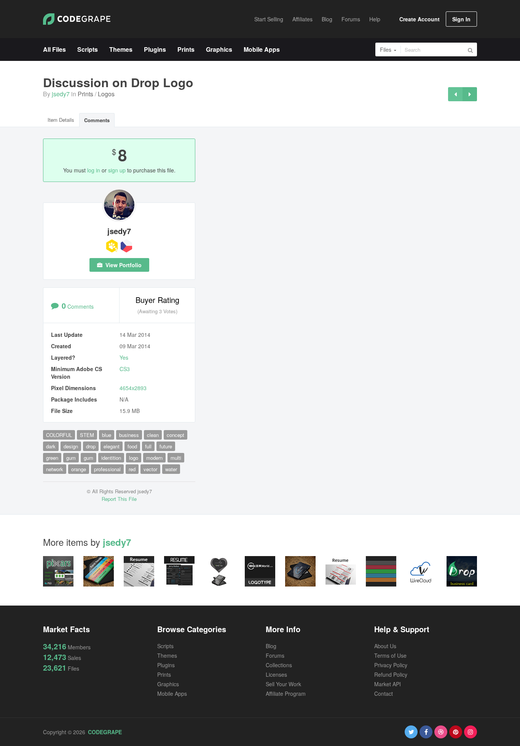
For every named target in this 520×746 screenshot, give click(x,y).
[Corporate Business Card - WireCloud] (455, 94)
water (171, 469)
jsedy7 (61, 93)
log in (93, 170)
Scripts (165, 646)
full (148, 446)
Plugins (166, 665)
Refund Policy (390, 674)
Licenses (276, 674)
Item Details (61, 119)
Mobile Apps (172, 693)
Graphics (168, 684)
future (166, 446)
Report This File (119, 498)
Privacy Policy (390, 665)
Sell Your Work (283, 684)
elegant (112, 446)
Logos (106, 93)
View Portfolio (123, 265)
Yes (124, 357)
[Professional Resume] (470, 94)
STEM (87, 434)
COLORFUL (59, 434)
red (132, 469)
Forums (275, 655)
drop (91, 446)
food (132, 446)
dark (51, 446)
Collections (279, 665)
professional (107, 469)
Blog (271, 646)
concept (175, 434)
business (129, 434)
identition (111, 457)
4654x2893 (133, 388)
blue (106, 434)
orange (78, 469)
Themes (167, 655)
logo (133, 457)
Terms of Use (390, 655)
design (71, 446)
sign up (117, 170)
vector (150, 469)
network (54, 469)
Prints (85, 93)
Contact (383, 693)
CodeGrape (105, 732)
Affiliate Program (286, 693)
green (52, 457)
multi (176, 457)
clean (153, 434)
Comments (97, 120)
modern (154, 457)
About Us (385, 646)
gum (71, 457)
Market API (387, 684)
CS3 (125, 369)
